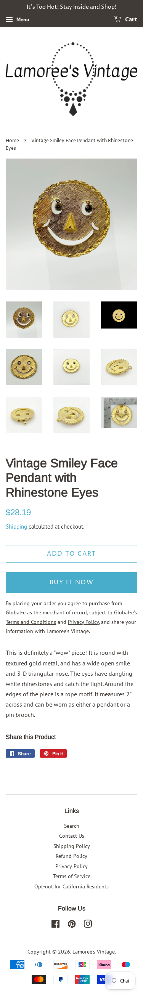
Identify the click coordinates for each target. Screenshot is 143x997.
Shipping (16, 526)
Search (71, 825)
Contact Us (71, 835)
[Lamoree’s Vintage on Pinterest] (71, 925)
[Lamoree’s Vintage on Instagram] (88, 925)
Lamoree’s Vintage (93, 951)
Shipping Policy (71, 846)
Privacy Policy (71, 866)
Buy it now (72, 582)
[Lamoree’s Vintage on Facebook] (55, 925)
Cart (130, 19)
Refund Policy (71, 856)
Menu (22, 19)
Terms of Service (71, 876)
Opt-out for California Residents (71, 886)
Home (12, 141)
